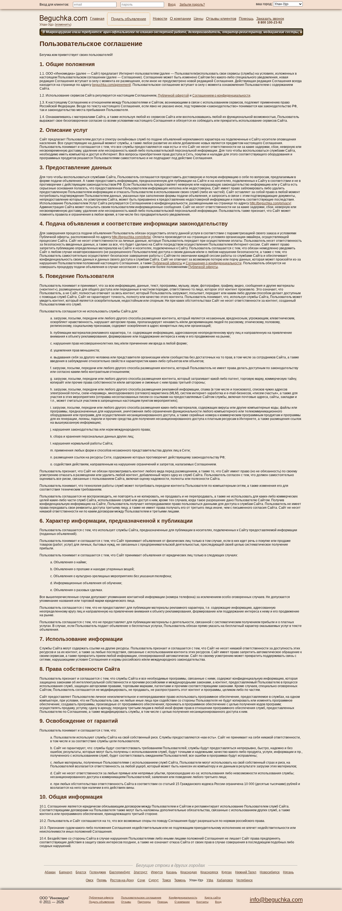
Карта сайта (213, 897)
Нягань (288, 872)
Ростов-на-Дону (122, 880)
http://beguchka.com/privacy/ (270, 203)
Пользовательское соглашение (141, 897)
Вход (218, 901)
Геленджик (98, 872)
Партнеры (144, 901)
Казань (171, 872)
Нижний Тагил (245, 872)
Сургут (154, 880)
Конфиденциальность (183, 897)
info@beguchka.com (276, 899)
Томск (166, 880)
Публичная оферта (101, 897)
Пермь (102, 880)
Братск (81, 872)
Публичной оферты (167, 263)
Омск (89, 880)
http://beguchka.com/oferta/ (131, 237)
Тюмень (180, 880)
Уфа (210, 880)
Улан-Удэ (46, 24)
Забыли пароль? (192, 4)
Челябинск (244, 880)
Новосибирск (269, 872)
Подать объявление (102, 901)
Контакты (202, 901)
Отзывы (126, 901)
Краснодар (188, 872)
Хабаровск (225, 880)
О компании (182, 901)
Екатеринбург (119, 872)
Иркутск (157, 872)
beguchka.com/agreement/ (111, 85)
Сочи (141, 880)
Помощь (162, 901)
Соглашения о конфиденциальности (214, 263)
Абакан (50, 872)
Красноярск (209, 872)
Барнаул (65, 872)
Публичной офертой (173, 95)
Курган (226, 872)
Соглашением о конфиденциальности (221, 95)
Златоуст (140, 872)
